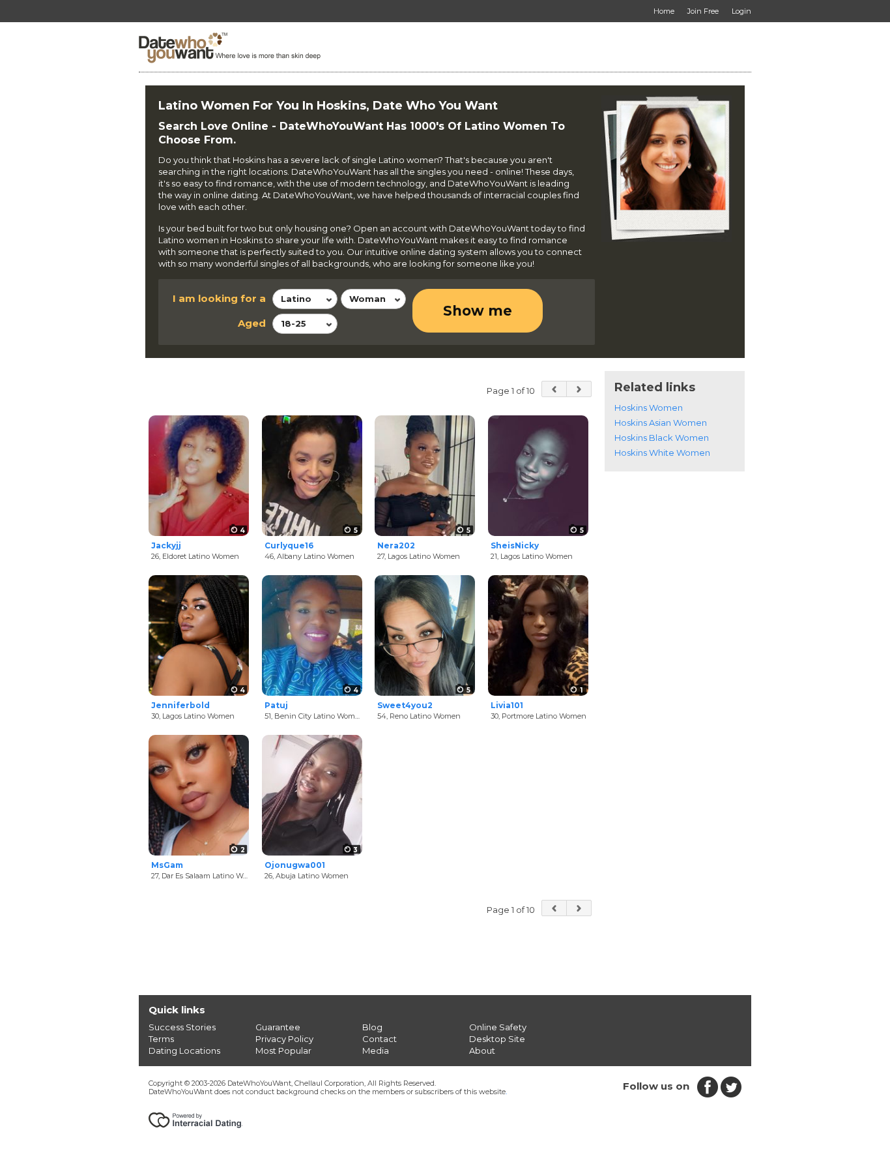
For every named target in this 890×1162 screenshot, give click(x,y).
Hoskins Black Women (661, 437)
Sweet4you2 (405, 705)
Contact (379, 1039)
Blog (372, 1027)
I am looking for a (219, 298)
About (482, 1050)
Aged (252, 323)
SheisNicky (515, 545)
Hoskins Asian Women (660, 422)
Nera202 (396, 545)
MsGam (167, 865)
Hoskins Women (648, 407)
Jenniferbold (180, 705)
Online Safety (497, 1027)
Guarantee (277, 1027)
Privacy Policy (284, 1039)
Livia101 (507, 705)
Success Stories (182, 1027)
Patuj (276, 705)
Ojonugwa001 (295, 865)
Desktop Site (497, 1039)
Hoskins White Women (662, 452)
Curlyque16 (289, 545)
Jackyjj (166, 545)
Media (375, 1050)
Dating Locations (184, 1050)
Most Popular (283, 1050)
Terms (161, 1039)
